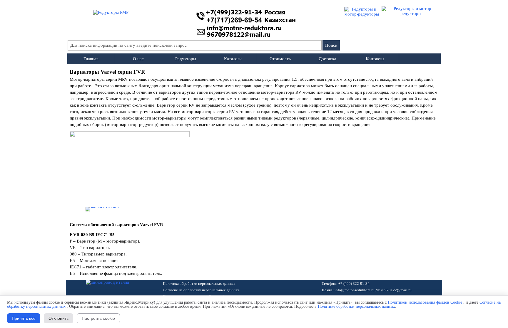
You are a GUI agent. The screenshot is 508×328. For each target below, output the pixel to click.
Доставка (327, 58)
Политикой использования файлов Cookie (425, 302)
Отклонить (58, 318)
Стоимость (280, 58)
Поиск (331, 45)
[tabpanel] (254, 98)
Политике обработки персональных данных (356, 306)
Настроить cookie (98, 318)
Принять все (24, 318)
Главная (90, 58)
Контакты (375, 58)
